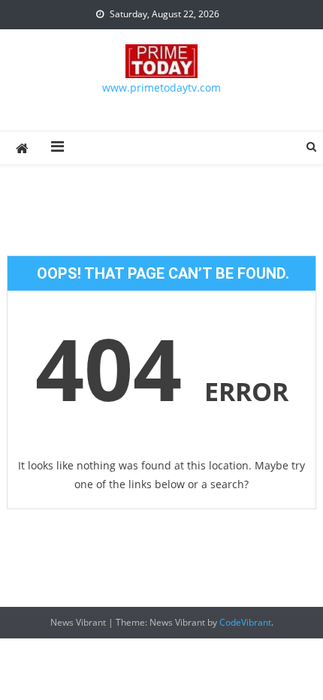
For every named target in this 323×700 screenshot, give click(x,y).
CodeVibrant (245, 622)
